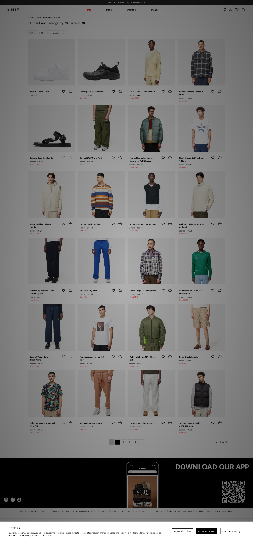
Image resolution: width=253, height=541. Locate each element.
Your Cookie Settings (231, 531)
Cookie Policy (45, 535)
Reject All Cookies (182, 531)
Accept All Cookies (207, 531)
